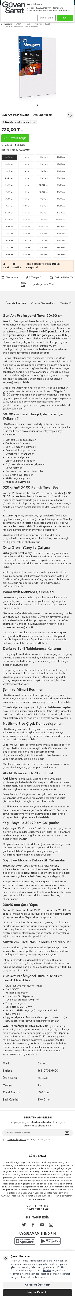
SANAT (19, 24)
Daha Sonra (46, 18)
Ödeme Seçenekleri (43, 303)
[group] (37, 67)
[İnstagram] (51, 1224)
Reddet (47, 1270)
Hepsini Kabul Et (37, 1292)
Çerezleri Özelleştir (37, 1285)
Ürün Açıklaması (15, 303)
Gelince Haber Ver (63, 277)
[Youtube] (42, 1224)
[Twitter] (23, 1224)
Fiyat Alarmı (11, 277)
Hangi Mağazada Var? (41, 284)
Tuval (28, 24)
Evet (65, 18)
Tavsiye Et (35, 277)
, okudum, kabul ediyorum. (29, 1140)
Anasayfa (8, 24)
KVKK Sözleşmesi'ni (17, 1140)
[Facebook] (32, 1224)
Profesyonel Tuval (42, 24)
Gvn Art (20, 122)
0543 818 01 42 (37, 1209)
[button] (37, 105)
